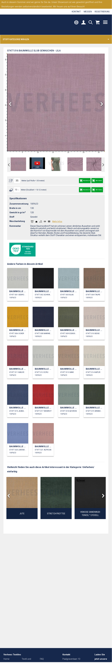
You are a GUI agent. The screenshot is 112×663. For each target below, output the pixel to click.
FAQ (42, 659)
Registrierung (102, 11)
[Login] (83, 22)
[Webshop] (97, 22)
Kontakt (76, 11)
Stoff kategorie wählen (16, 39)
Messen (88, 11)
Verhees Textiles (15, 24)
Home (6, 659)
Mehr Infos (57, 221)
